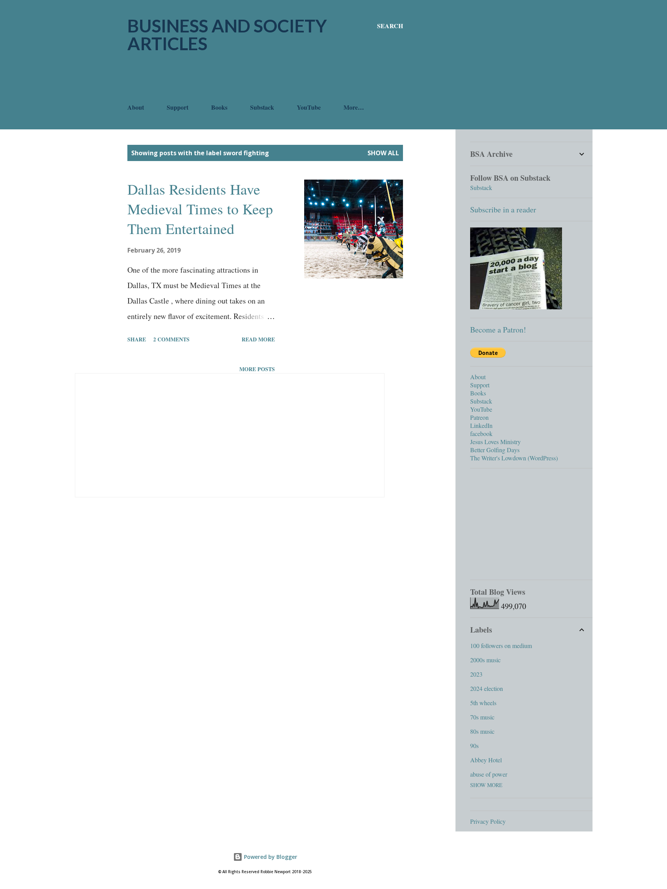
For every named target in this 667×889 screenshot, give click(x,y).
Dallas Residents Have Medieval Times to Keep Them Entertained (200, 208)
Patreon (479, 417)
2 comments (171, 339)
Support (177, 107)
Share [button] (136, 339)
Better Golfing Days (495, 450)
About (135, 107)
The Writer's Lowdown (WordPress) (514, 458)
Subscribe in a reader (503, 209)
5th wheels (483, 703)
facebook (481, 433)
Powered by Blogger (269, 856)
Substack (262, 107)
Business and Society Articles (227, 34)
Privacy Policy (488, 821)
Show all (383, 153)
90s (474, 745)
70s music (482, 717)
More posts (257, 369)
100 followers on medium (501, 645)
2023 (476, 674)
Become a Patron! (498, 329)
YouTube (309, 107)
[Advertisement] (267, 77)
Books (219, 107)
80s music (482, 731)
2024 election (486, 688)
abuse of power (488, 774)
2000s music (485, 660)
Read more (258, 339)
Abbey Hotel (486, 760)
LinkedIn (481, 425)
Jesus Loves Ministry (495, 442)
